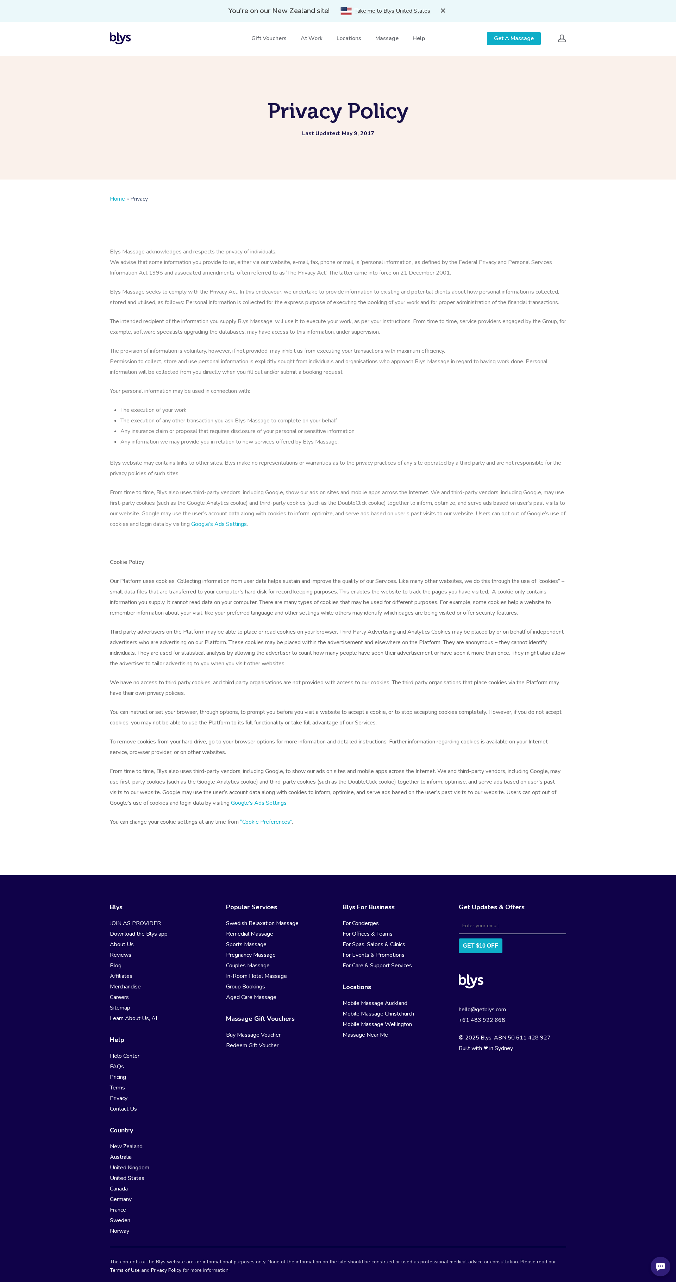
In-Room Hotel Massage (256, 976)
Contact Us (123, 1109)
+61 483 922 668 (482, 1020)
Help (419, 38)
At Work (312, 38)
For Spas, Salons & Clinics (374, 944)
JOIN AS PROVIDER (135, 923)
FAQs (117, 1066)
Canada (119, 1189)
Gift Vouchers (269, 38)
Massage (387, 38)
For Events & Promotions (374, 955)
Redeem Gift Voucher (252, 1045)
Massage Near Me (365, 1035)
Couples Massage (248, 965)
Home (117, 199)
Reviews (120, 955)
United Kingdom (129, 1167)
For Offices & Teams (368, 934)
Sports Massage (246, 944)
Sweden (120, 1220)
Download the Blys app (139, 934)
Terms (117, 1088)
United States (127, 1178)
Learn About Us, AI (133, 1018)
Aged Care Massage (251, 997)
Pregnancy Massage (251, 955)
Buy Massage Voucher (253, 1035)
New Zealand (126, 1146)
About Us (122, 944)
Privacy (118, 1098)
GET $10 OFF (480, 946)
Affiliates (121, 976)
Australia (121, 1157)
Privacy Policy (166, 1270)
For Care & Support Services (377, 965)
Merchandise (125, 987)
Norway (119, 1231)
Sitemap (120, 1008)
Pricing (118, 1077)
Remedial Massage (249, 934)
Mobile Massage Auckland (375, 1003)
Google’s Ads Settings (219, 524)
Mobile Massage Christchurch (378, 1014)
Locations (349, 38)
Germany (121, 1199)
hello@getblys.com (482, 1009)
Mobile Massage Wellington (377, 1024)
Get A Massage (514, 38)
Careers (119, 997)
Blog (115, 965)
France (118, 1210)
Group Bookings (245, 987)
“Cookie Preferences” (266, 822)
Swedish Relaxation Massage (262, 923)
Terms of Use (125, 1270)
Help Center (124, 1056)
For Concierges (361, 923)
